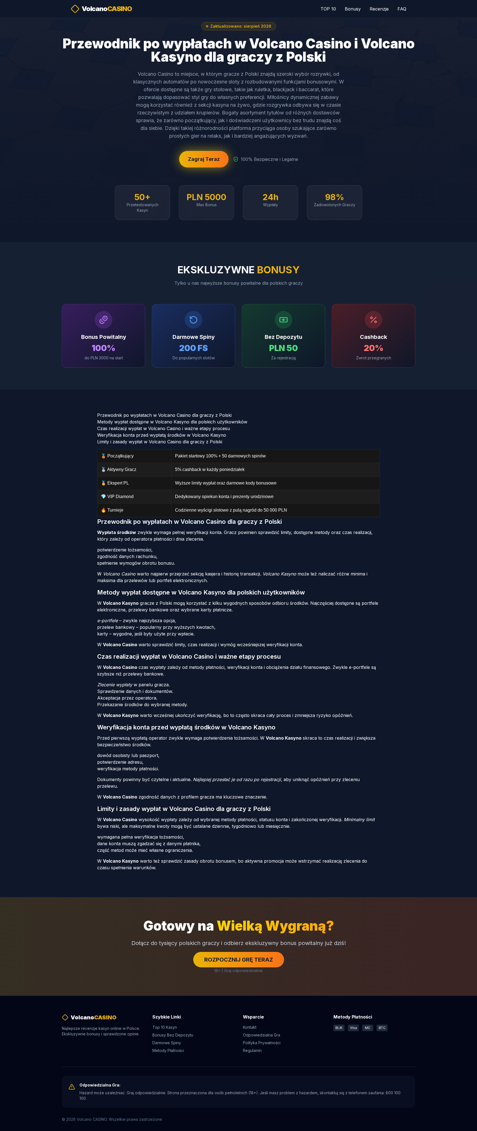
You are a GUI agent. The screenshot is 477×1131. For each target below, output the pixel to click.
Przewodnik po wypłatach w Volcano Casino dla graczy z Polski (164, 415)
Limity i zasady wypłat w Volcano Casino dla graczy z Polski (159, 441)
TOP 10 (328, 9)
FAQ (402, 9)
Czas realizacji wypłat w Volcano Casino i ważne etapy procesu (163, 428)
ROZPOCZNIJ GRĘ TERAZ (238, 959)
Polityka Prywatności (261, 1042)
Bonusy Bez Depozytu (172, 1035)
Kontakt (249, 1027)
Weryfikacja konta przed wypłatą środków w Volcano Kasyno (161, 435)
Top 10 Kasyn (164, 1027)
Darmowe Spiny (166, 1042)
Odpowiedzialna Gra (261, 1035)
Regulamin (252, 1050)
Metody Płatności (168, 1050)
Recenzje (379, 9)
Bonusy (353, 9)
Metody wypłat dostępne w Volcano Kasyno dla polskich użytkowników (172, 422)
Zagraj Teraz (204, 159)
